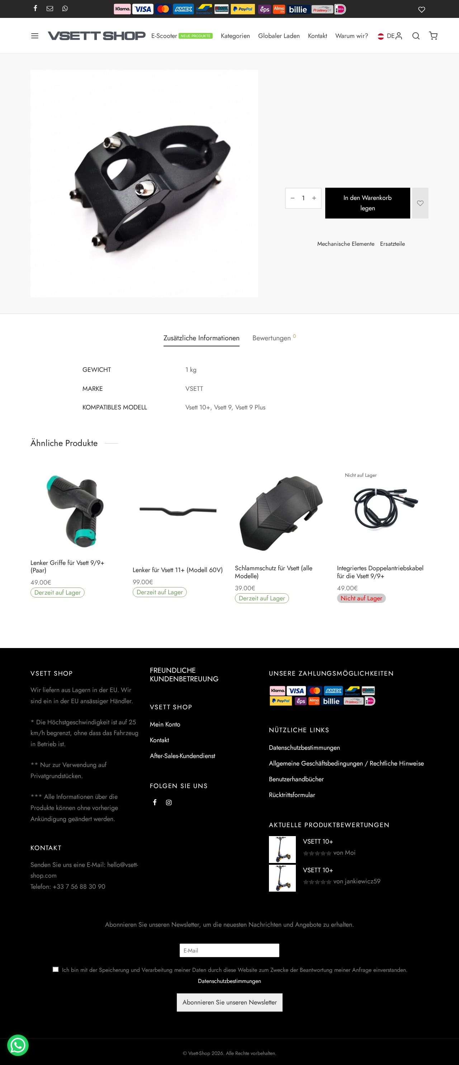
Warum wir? (351, 35)
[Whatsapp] (65, 8)
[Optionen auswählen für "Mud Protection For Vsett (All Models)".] (280, 541)
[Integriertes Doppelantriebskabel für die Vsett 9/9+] (383, 512)
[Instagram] (168, 803)
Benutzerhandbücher (296, 779)
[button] (76, 536)
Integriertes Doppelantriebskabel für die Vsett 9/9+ (380, 572)
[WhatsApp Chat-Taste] (18, 1045)
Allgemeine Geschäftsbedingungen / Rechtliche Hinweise (346, 763)
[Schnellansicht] (92, 536)
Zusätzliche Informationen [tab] (202, 338)
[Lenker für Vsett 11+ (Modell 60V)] (178, 512)
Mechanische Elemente (364, 84)
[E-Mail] (50, 8)
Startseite (294, 84)
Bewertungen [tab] (274, 337)
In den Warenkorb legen (368, 203)
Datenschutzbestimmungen (304, 747)
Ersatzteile (322, 84)
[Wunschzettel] (423, 9)
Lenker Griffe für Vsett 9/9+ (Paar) (67, 566)
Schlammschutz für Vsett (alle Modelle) (273, 572)
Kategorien (235, 35)
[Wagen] (433, 36)
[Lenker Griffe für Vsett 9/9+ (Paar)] (76, 510)
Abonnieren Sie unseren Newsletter (230, 1002)
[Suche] (416, 36)
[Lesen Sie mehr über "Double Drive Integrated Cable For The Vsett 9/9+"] (382, 541)
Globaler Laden (279, 35)
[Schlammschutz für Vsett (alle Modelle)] (280, 512)
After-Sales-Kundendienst (182, 756)
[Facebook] (35, 8)
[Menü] (34, 35)
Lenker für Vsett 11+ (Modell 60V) (178, 570)
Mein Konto (165, 724)
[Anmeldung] (398, 36)
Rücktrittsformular (292, 795)
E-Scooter (180, 35)
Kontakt (317, 35)
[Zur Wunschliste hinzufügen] (420, 203)
